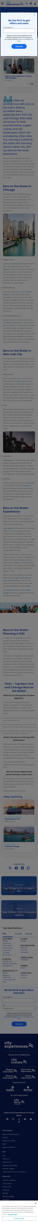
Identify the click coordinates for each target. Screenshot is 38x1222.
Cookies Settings (19, 1218)
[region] (19, 1211)
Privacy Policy (12, 1214)
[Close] (35, 1203)
